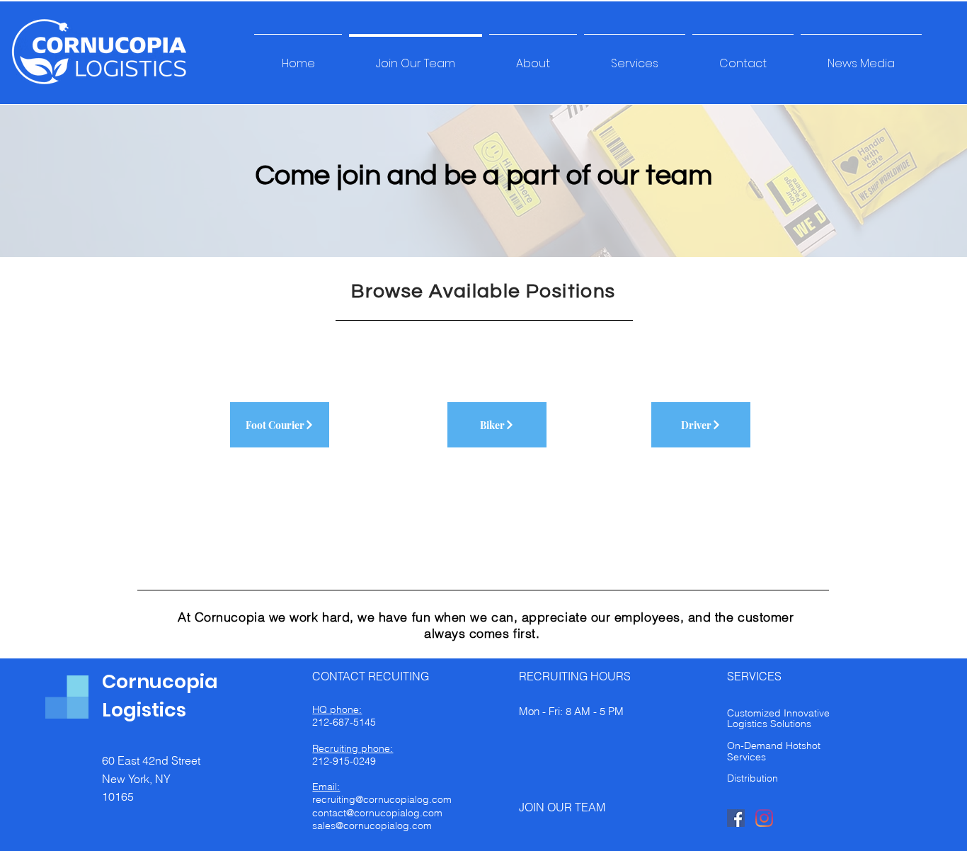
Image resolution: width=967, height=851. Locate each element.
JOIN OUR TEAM (562, 807)
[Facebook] (736, 818)
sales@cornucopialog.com (372, 825)
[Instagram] (764, 818)
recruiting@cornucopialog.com (382, 799)
